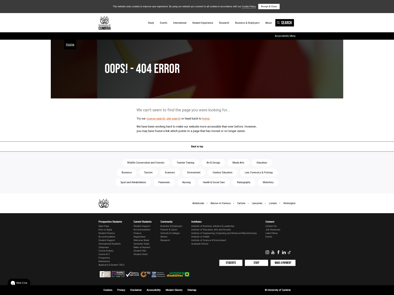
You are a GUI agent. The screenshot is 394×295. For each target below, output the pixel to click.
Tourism (148, 172)
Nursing (186, 182)
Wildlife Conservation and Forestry (145, 163)
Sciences (170, 172)
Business (127, 172)
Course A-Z (104, 254)
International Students (109, 243)
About (268, 23)
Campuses (103, 247)
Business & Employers (247, 23)
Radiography (243, 182)
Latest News (271, 233)
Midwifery (268, 182)
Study (151, 23)
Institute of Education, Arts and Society (211, 229)
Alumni (164, 236)
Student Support (106, 240)
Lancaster (257, 203)
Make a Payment (142, 247)
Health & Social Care (214, 182)
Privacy (121, 290)
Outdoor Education (222, 172)
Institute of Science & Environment (208, 240)
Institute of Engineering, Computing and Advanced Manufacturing (224, 233)
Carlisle (241, 203)
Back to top (197, 146)
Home (70, 44)
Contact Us (271, 226)
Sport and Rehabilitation (133, 182)
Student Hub (140, 250)
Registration (140, 236)
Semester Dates (141, 243)
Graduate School (199, 243)
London (273, 203)
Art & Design (213, 163)
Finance (137, 233)
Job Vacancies (272, 229)
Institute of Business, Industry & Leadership (212, 226)
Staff (256, 263)
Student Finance (106, 233)
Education (262, 163)
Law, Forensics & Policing (259, 172)
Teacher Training (185, 163)
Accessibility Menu (285, 36)
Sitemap (191, 290)
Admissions (104, 261)
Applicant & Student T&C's (111, 265)
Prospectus (104, 257)
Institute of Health (200, 236)
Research (224, 23)
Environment (193, 172)
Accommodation (106, 236)
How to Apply (105, 229)
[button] (19, 283)
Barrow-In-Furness (221, 203)
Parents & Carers (169, 229)
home (205, 118)
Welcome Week (141, 240)
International (179, 23)
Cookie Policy (249, 6)
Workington (289, 203)
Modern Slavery (174, 290)
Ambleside (198, 203)
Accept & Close (269, 6)
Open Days (103, 226)
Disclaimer (136, 290)
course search (156, 118)
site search (173, 118)
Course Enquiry (105, 250)
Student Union (141, 254)
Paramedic (164, 182)
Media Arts (238, 163)
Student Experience (202, 23)
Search (286, 23)
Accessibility (154, 290)
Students (231, 263)
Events (163, 23)
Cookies (107, 290)
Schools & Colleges (170, 233)
